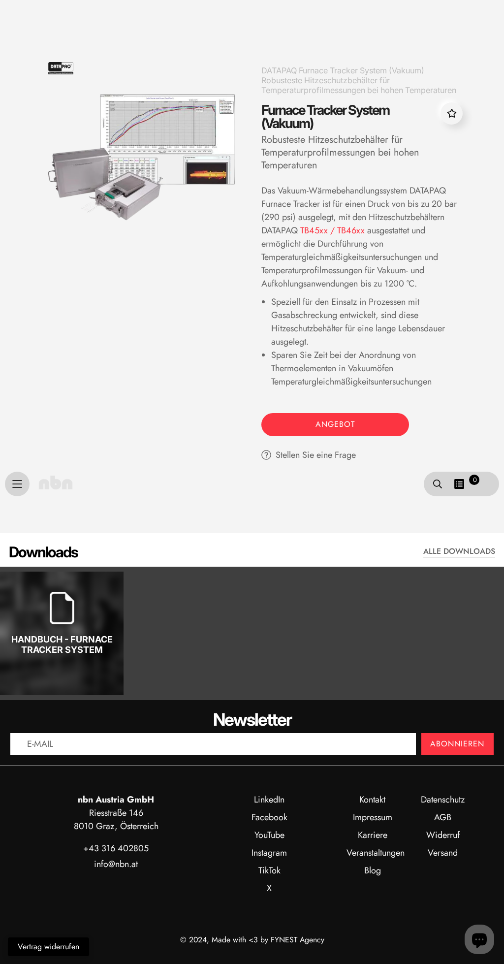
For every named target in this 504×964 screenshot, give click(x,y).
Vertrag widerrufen (48, 946)
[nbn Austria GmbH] (55, 482)
